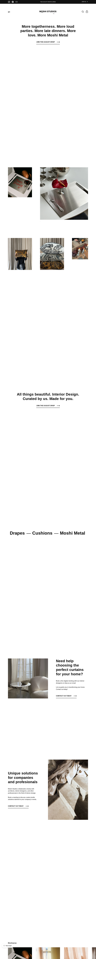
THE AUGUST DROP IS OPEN (48, 1)
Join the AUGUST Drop (45, 405)
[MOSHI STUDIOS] (48, 12)
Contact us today (64, 696)
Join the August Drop (45, 42)
